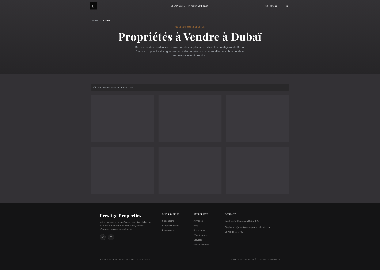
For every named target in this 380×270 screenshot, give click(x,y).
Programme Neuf (199, 6)
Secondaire (178, 6)
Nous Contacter (201, 244)
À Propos (198, 221)
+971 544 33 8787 (234, 232)
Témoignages (200, 235)
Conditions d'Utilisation (269, 259)
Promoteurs (168, 230)
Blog (196, 225)
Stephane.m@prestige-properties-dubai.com (247, 227)
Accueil (94, 20)
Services (198, 240)
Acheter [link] (106, 20)
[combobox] (273, 6)
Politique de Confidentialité (243, 259)
